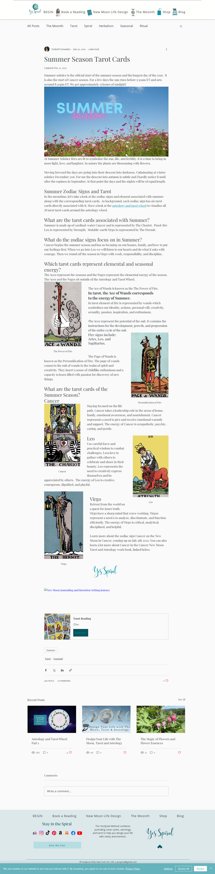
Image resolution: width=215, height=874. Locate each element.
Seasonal (126, 26)
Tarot (73, 26)
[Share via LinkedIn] (62, 670)
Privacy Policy (132, 868)
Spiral (88, 26)
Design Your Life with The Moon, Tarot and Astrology (104, 741)
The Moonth (54, 26)
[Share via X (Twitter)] (54, 670)
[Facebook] (73, 833)
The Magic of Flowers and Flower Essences (158, 741)
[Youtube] (79, 833)
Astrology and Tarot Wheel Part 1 (49, 741)
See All (181, 699)
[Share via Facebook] (45, 670)
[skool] (35, 833)
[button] (181, 26)
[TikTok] (48, 833)
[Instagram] (41, 833)
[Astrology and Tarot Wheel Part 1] (52, 719)
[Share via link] (70, 670)
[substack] (67, 833)
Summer (50, 650)
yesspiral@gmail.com (126, 862)
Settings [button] (168, 868)
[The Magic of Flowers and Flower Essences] (161, 719)
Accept (200, 868)
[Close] (211, 868)
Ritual (144, 26)
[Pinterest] (54, 833)
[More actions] (166, 49)
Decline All (183, 868)
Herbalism (106, 26)
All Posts (33, 26)
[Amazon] (60, 833)
